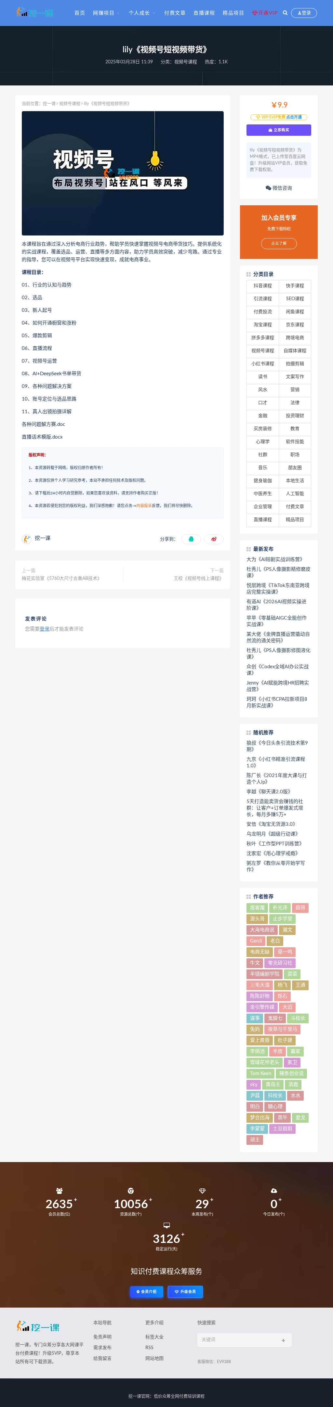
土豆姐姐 (282, 1128)
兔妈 (255, 1029)
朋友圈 (295, 468)
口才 (262, 403)
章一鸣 (285, 952)
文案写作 (295, 377)
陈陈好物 (260, 996)
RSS (149, 1348)
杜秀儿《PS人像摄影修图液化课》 (278, 653)
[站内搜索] (285, 13)
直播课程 (204, 13)
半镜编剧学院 (264, 974)
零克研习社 (280, 963)
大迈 (287, 1007)
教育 (295, 429)
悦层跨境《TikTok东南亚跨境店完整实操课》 (278, 589)
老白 (275, 941)
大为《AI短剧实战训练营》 (275, 559)
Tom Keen (260, 1073)
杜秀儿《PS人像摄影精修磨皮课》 (278, 572)
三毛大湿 (260, 985)
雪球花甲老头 (264, 1062)
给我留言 (102, 1358)
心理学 (263, 442)
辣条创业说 (291, 1073)
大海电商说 (262, 929)
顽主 (255, 1139)
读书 (262, 377)
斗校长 (298, 1018)
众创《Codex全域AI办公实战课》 (277, 670)
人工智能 (295, 494)
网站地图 (154, 1358)
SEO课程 (295, 299)
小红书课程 (262, 364)
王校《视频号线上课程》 (199, 578)
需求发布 (102, 1348)
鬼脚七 (275, 1018)
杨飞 (282, 985)
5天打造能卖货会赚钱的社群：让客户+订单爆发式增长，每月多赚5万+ (274, 808)
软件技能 (295, 442)
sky (254, 1084)
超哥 (300, 907)
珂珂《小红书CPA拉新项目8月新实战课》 (276, 702)
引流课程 (263, 299)
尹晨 (255, 1095)
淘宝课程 (263, 325)
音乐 (262, 468)
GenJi (256, 941)
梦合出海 (260, 1117)
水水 (295, 1095)
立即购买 (281, 130)
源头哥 (257, 918)
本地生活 (295, 481)
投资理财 (295, 416)
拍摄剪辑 (295, 364)
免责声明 (102, 1337)
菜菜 (292, 974)
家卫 (292, 1062)
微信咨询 (281, 188)
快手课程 (295, 286)
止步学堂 (282, 918)
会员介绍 (148, 1292)
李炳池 (257, 1051)
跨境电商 (295, 338)
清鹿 (293, 1084)
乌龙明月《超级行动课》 (273, 834)
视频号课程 (185, 62)
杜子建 (285, 1040)
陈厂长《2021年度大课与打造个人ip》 (276, 779)
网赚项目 (103, 13)
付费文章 (175, 13)
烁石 (282, 996)
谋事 (255, 1018)
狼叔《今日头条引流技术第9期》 (277, 746)
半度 (278, 1051)
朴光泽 (280, 907)
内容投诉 (144, 506)
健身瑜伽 (263, 481)
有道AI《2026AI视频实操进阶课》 (276, 605)
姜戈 (300, 1117)
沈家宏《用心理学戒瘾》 (273, 853)
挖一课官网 (139, 1396)
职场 (295, 455)
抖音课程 (263, 286)
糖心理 (275, 1106)
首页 (79, 13)
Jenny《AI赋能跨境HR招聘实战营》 (277, 686)
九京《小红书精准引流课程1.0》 (275, 762)
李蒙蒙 (257, 1128)
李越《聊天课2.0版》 (269, 791)
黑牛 (282, 1117)
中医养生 (263, 494)
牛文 (255, 963)
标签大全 (154, 1337)
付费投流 (263, 312)
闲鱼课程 (295, 312)
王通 (300, 985)
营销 (295, 390)
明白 (255, 1106)
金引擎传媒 (262, 1007)
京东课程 (295, 325)
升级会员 (187, 1292)
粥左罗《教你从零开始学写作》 (275, 866)
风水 (262, 390)
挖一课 (49, 104)
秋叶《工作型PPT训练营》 (275, 843)
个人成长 (139, 13)
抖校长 (275, 1095)
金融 (262, 416)
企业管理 (263, 507)
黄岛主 (273, 1084)
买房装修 (263, 429)
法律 (295, 403)
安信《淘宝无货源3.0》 (272, 824)
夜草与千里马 (282, 1029)
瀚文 (287, 929)
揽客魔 (257, 907)
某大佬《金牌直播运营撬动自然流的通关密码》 (278, 637)
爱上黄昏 (260, 1040)
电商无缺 (260, 952)
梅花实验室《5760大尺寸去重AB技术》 (62, 578)
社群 (262, 455)
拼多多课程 (262, 338)
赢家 (295, 1051)
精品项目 (233, 13)
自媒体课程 (295, 351)
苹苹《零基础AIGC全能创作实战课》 (276, 621)
